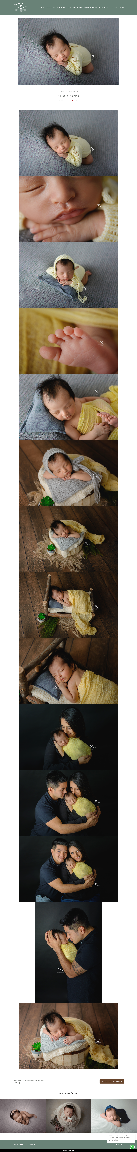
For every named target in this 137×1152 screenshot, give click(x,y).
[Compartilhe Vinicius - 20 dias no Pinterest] (19, 1083)
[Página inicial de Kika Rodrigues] (22, 8)
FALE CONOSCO (104, 8)
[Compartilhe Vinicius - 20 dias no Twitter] (16, 1083)
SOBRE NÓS (51, 8)
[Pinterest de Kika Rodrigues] (121, 1144)
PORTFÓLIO (61, 8)
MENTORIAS (78, 8)
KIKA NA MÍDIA (118, 8)
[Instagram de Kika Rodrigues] (118, 1144)
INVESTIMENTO (90, 8)
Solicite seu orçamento (111, 1081)
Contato (31, 1144)
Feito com (68, 1150)
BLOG (69, 8)
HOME (43, 8)
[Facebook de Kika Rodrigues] (116, 1144)
